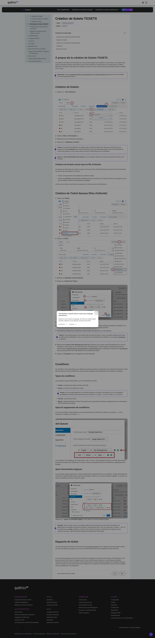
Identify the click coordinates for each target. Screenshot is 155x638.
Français (71, 324)
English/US (62, 324)
